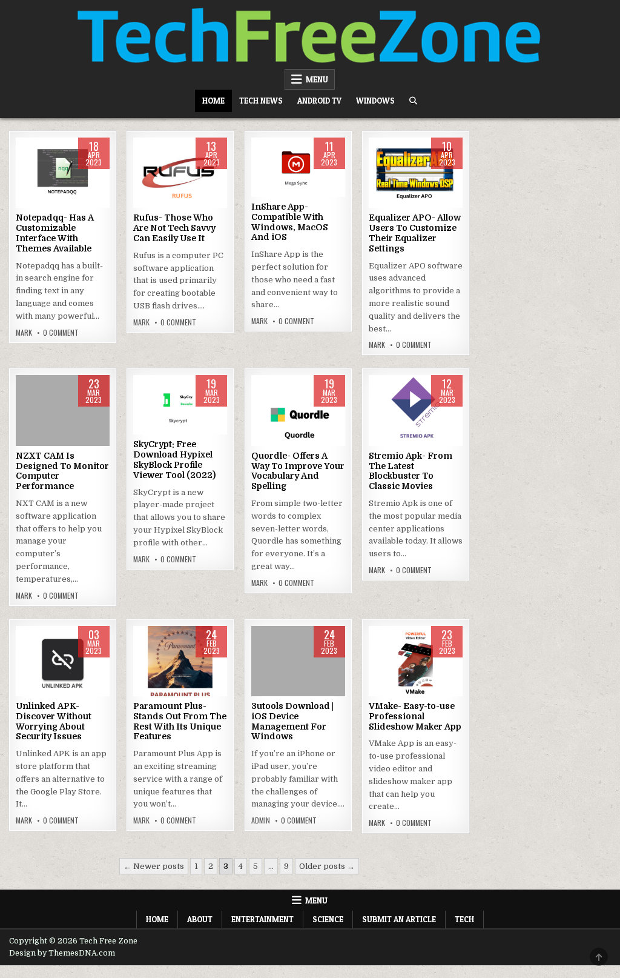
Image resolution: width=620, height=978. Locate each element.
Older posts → (327, 866)
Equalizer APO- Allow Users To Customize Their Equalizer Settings (415, 233)
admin (260, 820)
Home (213, 100)
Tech (464, 919)
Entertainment (262, 919)
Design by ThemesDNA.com (62, 953)
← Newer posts (154, 866)
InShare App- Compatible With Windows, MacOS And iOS (289, 222)
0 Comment (61, 332)
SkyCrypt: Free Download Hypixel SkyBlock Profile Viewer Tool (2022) (174, 459)
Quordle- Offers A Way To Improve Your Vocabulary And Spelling (298, 471)
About (200, 919)
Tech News (261, 100)
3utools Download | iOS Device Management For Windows (292, 721)
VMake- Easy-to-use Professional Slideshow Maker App (415, 716)
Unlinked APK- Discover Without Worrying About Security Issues (53, 721)
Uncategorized (62, 176)
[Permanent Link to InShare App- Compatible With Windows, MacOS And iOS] (298, 167)
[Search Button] (413, 101)
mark (24, 332)
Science (327, 919)
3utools (298, 664)
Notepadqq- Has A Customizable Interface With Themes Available (55, 233)
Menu (317, 79)
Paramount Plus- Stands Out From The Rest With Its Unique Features (179, 721)
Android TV (319, 100)
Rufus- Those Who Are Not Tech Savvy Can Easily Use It (174, 228)
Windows (375, 100)
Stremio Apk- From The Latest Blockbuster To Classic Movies (410, 471)
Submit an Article (399, 919)
